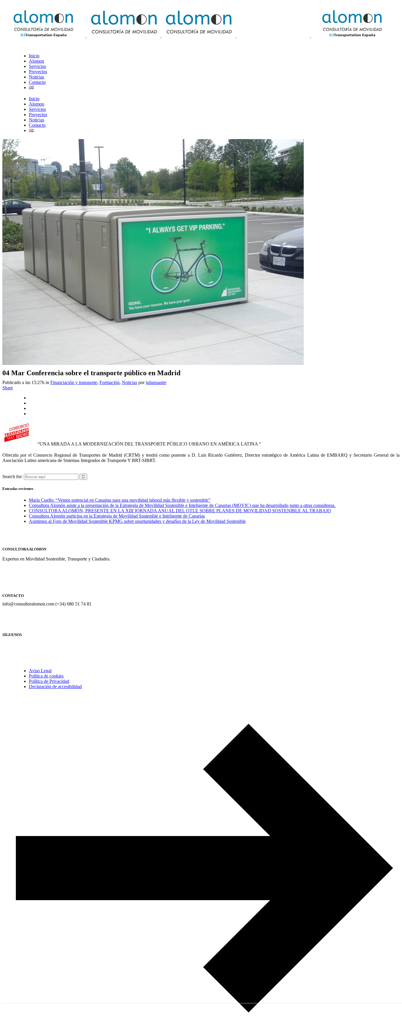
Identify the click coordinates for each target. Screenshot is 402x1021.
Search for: (12, 476)
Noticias (129, 382)
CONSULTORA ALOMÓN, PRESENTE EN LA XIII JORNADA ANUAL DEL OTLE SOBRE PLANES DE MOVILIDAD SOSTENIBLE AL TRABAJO (180, 510)
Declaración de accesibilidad (55, 686)
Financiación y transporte (73, 382)
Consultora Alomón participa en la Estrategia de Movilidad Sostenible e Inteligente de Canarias (117, 515)
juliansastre (156, 382)
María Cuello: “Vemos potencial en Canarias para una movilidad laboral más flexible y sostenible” (119, 500)
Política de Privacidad (49, 681)
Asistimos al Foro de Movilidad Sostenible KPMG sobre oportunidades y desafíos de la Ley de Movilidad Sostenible (137, 521)
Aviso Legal (40, 670)
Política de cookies (46, 675)
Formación (109, 382)
